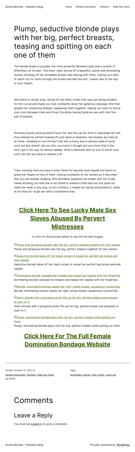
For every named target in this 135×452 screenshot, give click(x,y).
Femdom (31, 374)
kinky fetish (98, 374)
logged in (36, 424)
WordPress (123, 444)
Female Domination (15, 374)
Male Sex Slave (45, 374)
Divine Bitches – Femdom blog (24, 6)
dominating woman (80, 374)
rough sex (111, 374)
